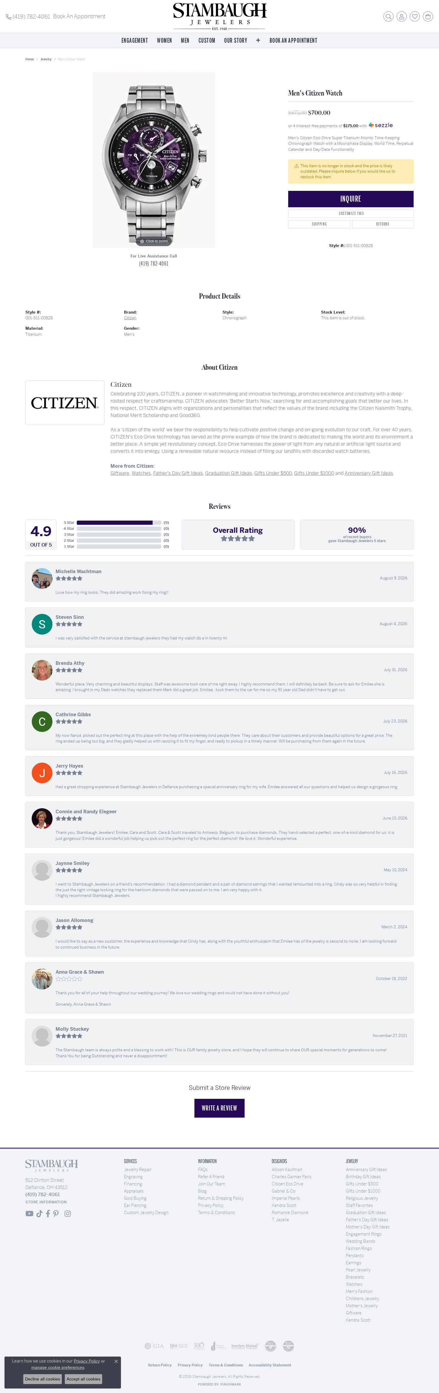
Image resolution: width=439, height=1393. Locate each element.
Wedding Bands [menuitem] (360, 1241)
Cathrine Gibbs (73, 714)
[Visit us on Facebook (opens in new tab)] (48, 1213)
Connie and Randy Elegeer (86, 812)
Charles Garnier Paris (291, 1176)
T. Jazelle (280, 1219)
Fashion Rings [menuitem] (359, 1248)
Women (164, 40)
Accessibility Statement (270, 1365)
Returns (382, 224)
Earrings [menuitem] (353, 1262)
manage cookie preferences (57, 1367)
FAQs (203, 1169)
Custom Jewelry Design (146, 1212)
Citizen (130, 317)
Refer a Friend (211, 1176)
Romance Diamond (290, 1212)
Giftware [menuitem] (354, 1313)
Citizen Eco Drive (287, 1184)
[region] (153, 158)
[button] (388, 16)
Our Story (235, 40)
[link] (28, 16)
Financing (133, 1184)
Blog (202, 1191)
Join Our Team (211, 1184)
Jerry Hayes (69, 766)
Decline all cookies (42, 1379)
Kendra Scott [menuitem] (358, 1320)
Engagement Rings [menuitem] (364, 1234)
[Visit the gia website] (154, 1346)
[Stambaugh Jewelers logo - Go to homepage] (219, 16)
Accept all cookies (83, 1379)
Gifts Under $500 (273, 473)
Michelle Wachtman (79, 571)
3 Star (69, 534)
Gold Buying (135, 1198)
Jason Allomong (74, 920)
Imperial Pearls (286, 1198)
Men (185, 40)
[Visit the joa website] (218, 1346)
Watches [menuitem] (354, 1284)
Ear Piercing (135, 1205)
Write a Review (219, 1108)
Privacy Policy (210, 1205)
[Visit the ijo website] (179, 1346)
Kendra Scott (284, 1205)
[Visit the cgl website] (288, 1346)
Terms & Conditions (216, 1212)
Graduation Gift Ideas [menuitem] (366, 1212)
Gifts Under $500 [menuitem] (362, 1184)
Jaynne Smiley (73, 863)
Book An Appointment (293, 40)
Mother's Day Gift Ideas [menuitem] (368, 1227)
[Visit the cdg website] (271, 1346)
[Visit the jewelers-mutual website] (245, 1346)
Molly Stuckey (72, 1029)
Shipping (319, 224)
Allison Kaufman (287, 1169)
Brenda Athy (70, 663)
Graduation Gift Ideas (228, 473)
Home (29, 59)
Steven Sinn (70, 617)
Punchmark (230, 1384)
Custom (207, 40)
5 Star (69, 522)
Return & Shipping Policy (221, 1198)
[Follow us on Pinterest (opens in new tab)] (56, 1213)
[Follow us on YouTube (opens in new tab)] (29, 1213)
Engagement (135, 40)
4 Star (69, 528)
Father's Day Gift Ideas (178, 473)
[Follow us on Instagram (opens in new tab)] (68, 1213)
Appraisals (134, 1191)
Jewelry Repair (137, 1169)
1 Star (69, 546)
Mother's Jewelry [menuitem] (362, 1305)
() (166, 522)
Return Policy (160, 1365)
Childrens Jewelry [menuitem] (362, 1298)
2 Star (69, 540)
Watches (141, 473)
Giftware (119, 473)
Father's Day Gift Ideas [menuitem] (367, 1219)
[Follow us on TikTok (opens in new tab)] (39, 1213)
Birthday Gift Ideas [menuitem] (363, 1176)
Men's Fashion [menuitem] (359, 1291)
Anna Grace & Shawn (80, 972)
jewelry (46, 59)
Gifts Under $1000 (314, 473)
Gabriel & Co (283, 1191)
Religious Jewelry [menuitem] (362, 1198)
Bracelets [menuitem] (355, 1277)
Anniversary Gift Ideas (369, 473)
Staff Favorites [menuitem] (359, 1205)
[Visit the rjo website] (199, 1346)
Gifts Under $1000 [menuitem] (363, 1191)
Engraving (133, 1176)
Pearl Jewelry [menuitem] (358, 1270)
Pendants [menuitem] (355, 1255)
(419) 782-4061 (153, 264)
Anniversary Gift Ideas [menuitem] (366, 1169)
